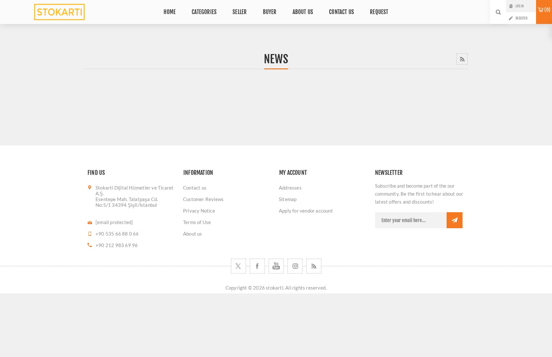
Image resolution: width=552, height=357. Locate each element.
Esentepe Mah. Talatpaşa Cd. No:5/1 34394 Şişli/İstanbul (127, 202)
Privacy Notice (199, 210)
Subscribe (455, 220)
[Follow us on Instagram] (295, 266)
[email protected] (114, 222)
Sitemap (287, 199)
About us (192, 234)
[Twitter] (238, 266)
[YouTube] (276, 266)
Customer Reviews (203, 199)
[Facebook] (257, 266)
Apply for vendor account (306, 210)
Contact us (194, 187)
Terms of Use (197, 222)
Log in (520, 6)
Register (521, 18)
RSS (462, 59)
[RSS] (313, 266)
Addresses (290, 187)
